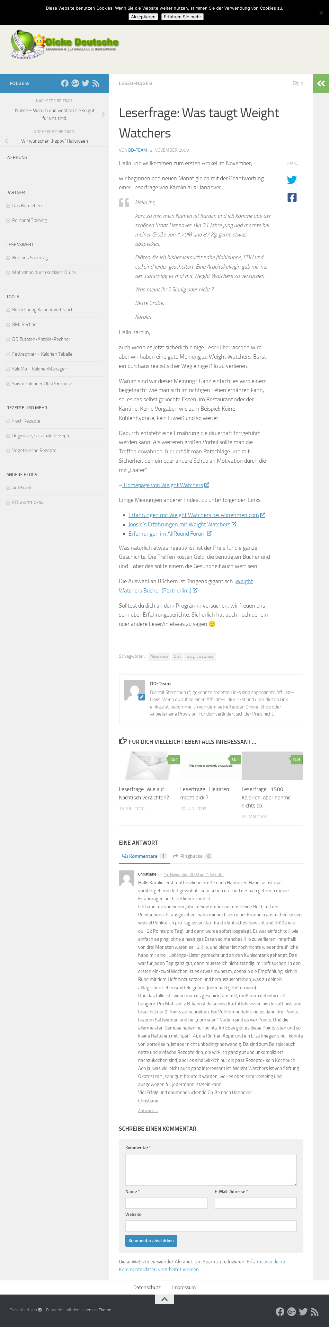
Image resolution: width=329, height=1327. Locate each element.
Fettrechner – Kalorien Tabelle (42, 354)
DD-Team (137, 150)
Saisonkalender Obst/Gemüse (42, 384)
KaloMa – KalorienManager (39, 369)
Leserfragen (135, 83)
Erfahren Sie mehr (182, 16)
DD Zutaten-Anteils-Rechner (41, 339)
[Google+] (75, 83)
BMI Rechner (25, 324)
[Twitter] (85, 83)
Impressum (184, 1287)
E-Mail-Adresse (231, 1191)
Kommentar (138, 1148)
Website (133, 1214)
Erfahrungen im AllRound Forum (167, 533)
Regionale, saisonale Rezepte (41, 436)
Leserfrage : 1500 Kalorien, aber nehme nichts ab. (266, 797)
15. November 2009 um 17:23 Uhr (194, 874)
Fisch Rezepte (26, 421)
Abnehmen (159, 656)
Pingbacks (195, 856)
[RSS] (96, 83)
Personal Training (29, 220)
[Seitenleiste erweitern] (321, 83)
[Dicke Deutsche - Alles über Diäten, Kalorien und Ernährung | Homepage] (65, 45)
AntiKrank (21, 488)
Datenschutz (147, 1287)
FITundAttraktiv (27, 502)
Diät (177, 656)
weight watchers (200, 656)
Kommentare (147, 856)
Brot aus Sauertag (30, 258)
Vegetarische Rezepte (34, 450)
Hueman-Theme (96, 1309)
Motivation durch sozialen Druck (44, 272)
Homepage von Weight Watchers (162, 485)
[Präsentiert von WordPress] (40, 1310)
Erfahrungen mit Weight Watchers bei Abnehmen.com (194, 515)
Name (132, 1191)
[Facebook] (65, 83)
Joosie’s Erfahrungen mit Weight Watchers (179, 524)
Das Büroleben (27, 206)
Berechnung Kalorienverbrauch (43, 310)
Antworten (148, 1110)
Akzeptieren (143, 16)
